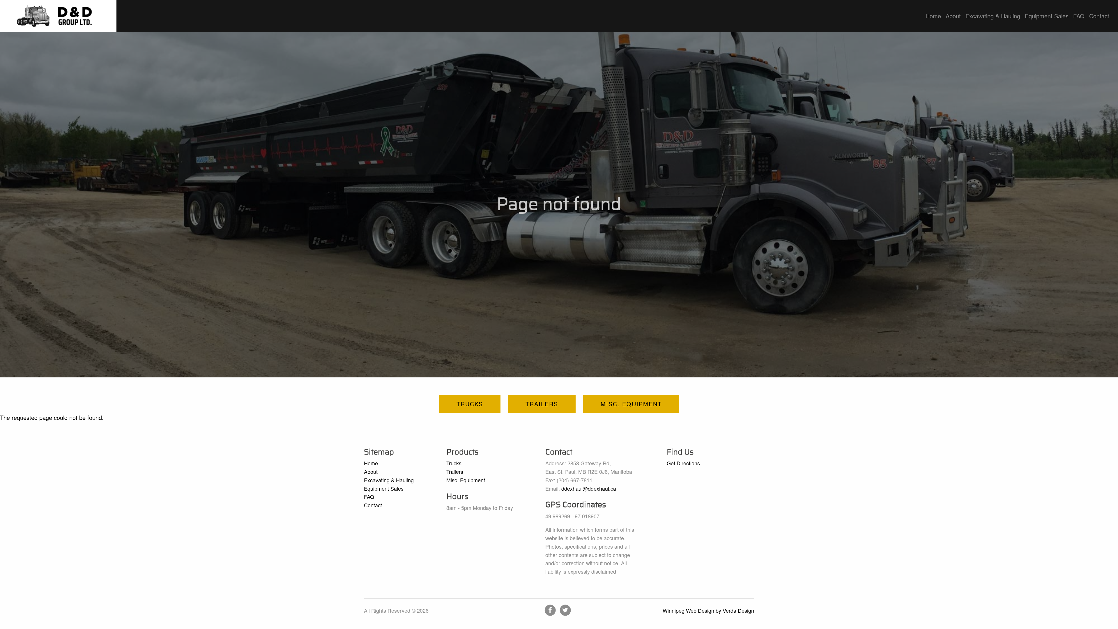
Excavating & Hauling (992, 16)
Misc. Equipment (631, 404)
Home (933, 16)
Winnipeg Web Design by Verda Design (708, 610)
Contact (1099, 16)
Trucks (470, 404)
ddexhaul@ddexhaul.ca (588, 488)
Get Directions (683, 463)
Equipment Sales (1047, 16)
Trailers (542, 404)
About (953, 16)
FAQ (1079, 16)
